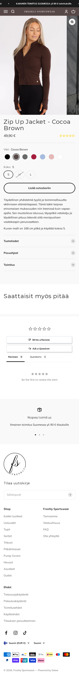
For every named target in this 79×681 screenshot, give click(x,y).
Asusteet (9, 569)
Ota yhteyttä (51, 536)
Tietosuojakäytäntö (16, 594)
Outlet (8, 575)
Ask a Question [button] (41, 348)
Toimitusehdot (13, 607)
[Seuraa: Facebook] (6, 632)
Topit (7, 529)
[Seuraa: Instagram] (15, 632)
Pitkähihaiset (12, 549)
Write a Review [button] (41, 339)
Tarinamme (50, 516)
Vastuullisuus (51, 523)
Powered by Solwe (48, 670)
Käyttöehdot (11, 614)
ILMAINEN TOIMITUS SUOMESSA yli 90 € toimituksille (42, 3)
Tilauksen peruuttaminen (19, 621)
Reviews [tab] (13, 356)
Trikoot (8, 542)
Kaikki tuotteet (13, 516)
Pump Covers (12, 555)
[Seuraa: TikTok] (24, 632)
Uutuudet (10, 523)
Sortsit (8, 536)
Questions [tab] (36, 356)
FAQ (46, 529)
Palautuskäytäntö (15, 601)
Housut (8, 562)
